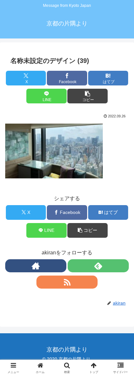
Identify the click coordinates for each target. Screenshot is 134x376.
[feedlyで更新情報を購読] (98, 265)
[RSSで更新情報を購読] (67, 282)
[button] (87, 96)
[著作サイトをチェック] (35, 265)
